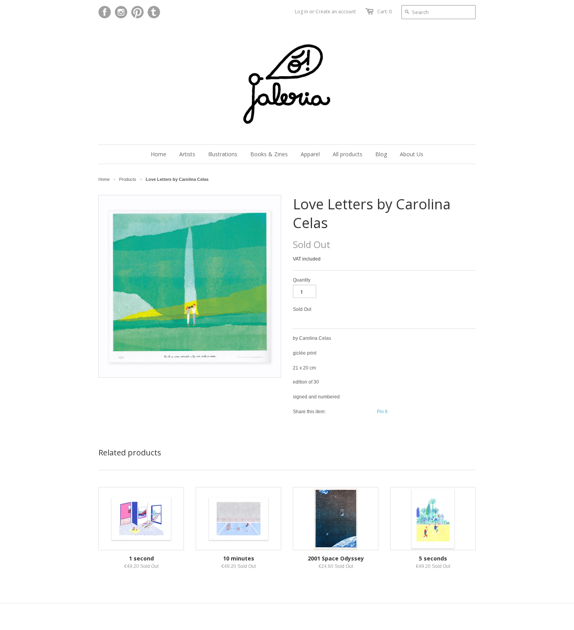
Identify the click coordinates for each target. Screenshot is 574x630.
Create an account (336, 11)
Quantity (301, 280)
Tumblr (154, 12)
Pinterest (137, 12)
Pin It (382, 411)
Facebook (104, 12)
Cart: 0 (384, 11)
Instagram (121, 12)
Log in (301, 11)
